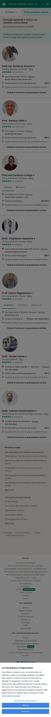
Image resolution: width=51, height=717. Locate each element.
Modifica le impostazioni (25, 701)
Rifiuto (25, 705)
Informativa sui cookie (11, 696)
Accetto (25, 711)
